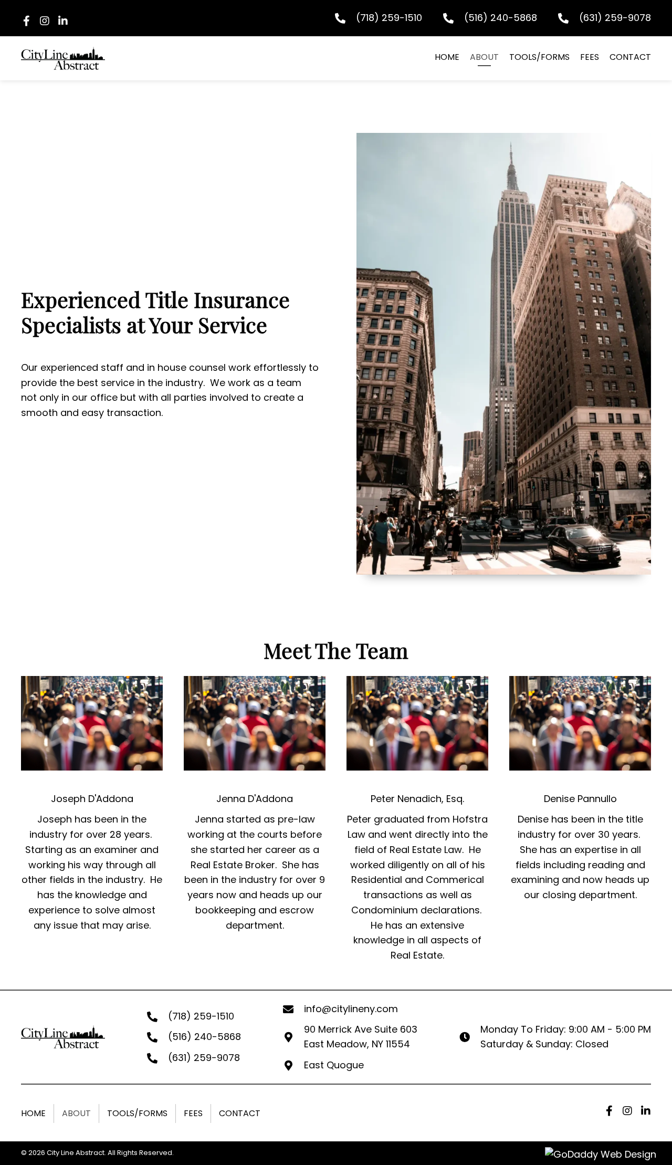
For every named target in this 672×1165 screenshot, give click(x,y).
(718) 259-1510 (389, 17)
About (76, 1113)
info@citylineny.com (351, 1008)
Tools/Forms (137, 1113)
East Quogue (334, 1065)
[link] (447, 58)
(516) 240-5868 (500, 17)
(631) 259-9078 (615, 17)
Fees (193, 1113)
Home (33, 1113)
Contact (239, 1113)
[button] (26, 21)
